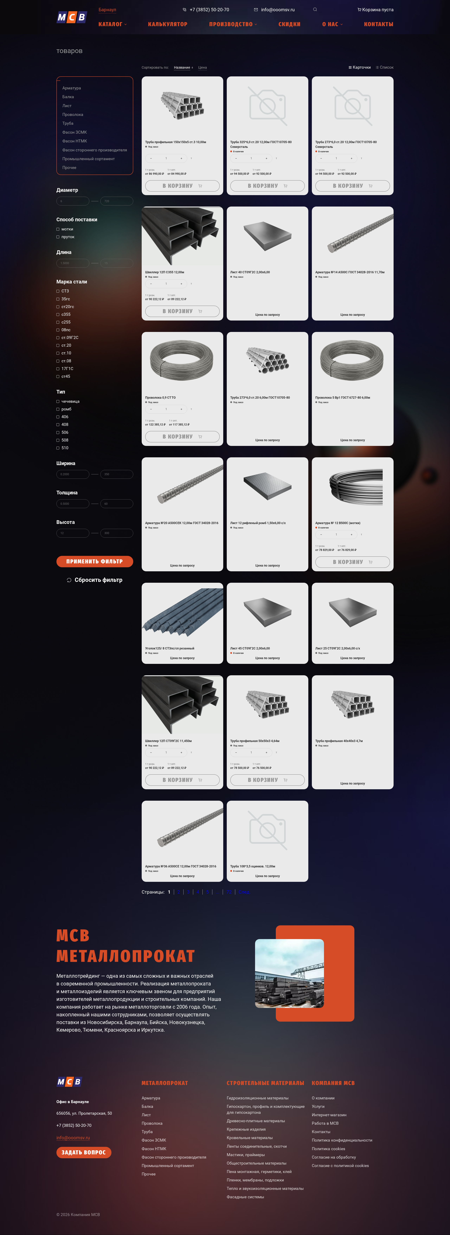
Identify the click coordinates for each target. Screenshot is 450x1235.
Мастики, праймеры (246, 1154)
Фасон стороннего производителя (174, 1157)
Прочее (149, 1174)
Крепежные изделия (246, 1129)
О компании (323, 1098)
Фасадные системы (245, 1197)
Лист (146, 1115)
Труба (147, 1131)
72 (229, 892)
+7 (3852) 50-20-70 (73, 1125)
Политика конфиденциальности (342, 1140)
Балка (147, 1106)
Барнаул (107, 9)
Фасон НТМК (154, 1148)
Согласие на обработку (334, 1157)
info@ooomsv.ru (73, 1137)
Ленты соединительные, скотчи (257, 1146)
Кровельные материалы (250, 1137)
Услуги (318, 1106)
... (217, 892)
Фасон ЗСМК (154, 1140)
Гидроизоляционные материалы (258, 1098)
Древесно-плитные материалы (256, 1121)
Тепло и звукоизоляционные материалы (265, 1188)
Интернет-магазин (329, 1115)
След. (245, 892)
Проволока (152, 1123)
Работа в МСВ (325, 1123)
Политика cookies (328, 1148)
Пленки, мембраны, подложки (255, 1180)
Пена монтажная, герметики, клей (259, 1171)
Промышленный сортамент (168, 1165)
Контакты (321, 1131)
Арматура (151, 1098)
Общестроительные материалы (257, 1163)
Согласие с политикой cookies (340, 1165)
